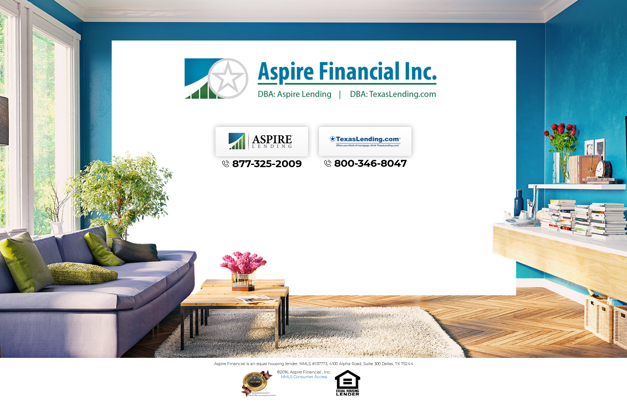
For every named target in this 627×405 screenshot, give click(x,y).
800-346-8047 (370, 163)
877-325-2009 (267, 163)
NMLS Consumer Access (304, 376)
